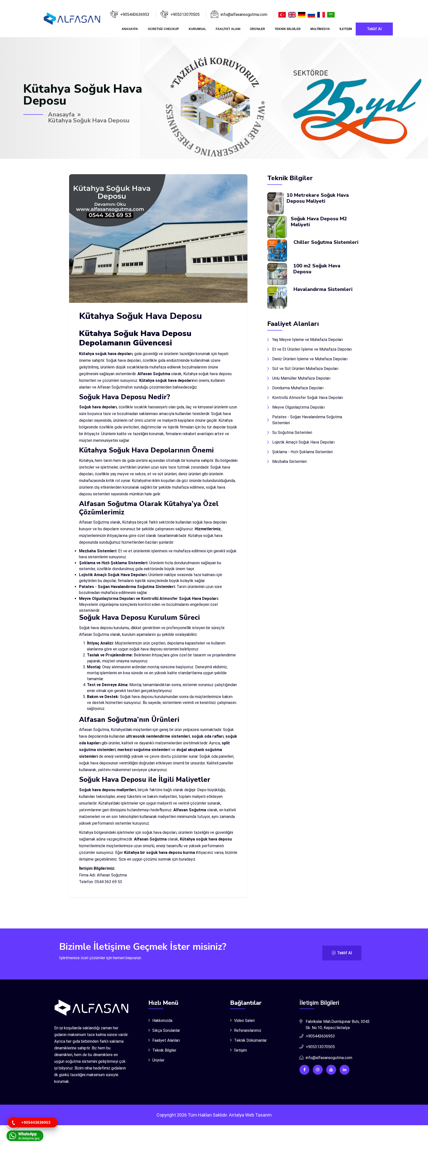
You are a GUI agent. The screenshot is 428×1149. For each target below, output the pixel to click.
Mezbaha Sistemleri (289, 461)
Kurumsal (197, 29)
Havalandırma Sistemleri (323, 289)
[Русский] (312, 14)
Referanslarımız (247, 1030)
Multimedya (320, 29)
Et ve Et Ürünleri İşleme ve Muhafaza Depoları (312, 349)
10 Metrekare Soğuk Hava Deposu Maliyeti (318, 198)
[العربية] (331, 14)
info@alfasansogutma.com (329, 1057)
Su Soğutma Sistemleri (292, 432)
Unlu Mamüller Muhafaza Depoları (301, 378)
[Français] (321, 14)
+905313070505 (185, 14)
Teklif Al (374, 29)
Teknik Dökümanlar (250, 1040)
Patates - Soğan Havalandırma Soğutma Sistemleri (307, 420)
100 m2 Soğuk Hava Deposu (316, 268)
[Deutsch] (302, 14)
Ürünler (257, 29)
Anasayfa (130, 29)
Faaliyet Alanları (166, 1040)
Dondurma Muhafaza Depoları (297, 388)
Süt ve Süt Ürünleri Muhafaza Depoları (305, 368)
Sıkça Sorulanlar (166, 1030)
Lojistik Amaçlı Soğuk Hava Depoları (303, 442)
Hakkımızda (162, 1020)
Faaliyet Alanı (228, 29)
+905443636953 (134, 14)
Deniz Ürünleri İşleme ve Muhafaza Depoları (310, 359)
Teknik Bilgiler (288, 29)
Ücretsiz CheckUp (163, 29)
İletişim (346, 29)
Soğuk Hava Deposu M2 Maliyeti (319, 221)
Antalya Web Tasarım (250, 1115)
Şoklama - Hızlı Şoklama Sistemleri (302, 451)
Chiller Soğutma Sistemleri (326, 242)
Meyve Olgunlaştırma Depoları (298, 407)
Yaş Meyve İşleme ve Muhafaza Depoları (307, 339)
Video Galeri (244, 1020)
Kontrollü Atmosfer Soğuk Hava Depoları (307, 397)
